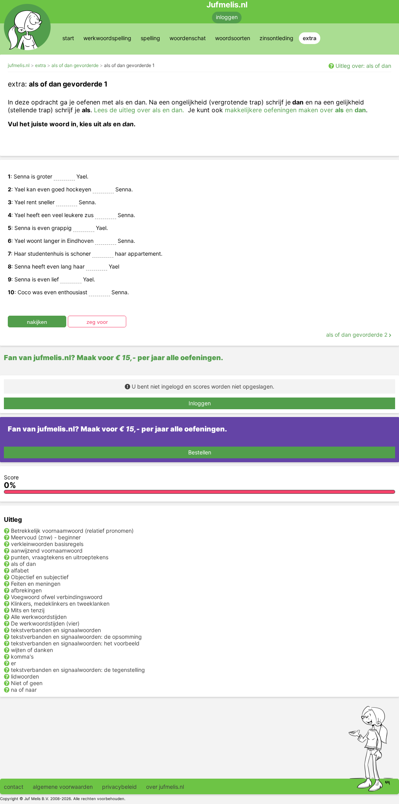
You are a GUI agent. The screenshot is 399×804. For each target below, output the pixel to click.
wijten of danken (32, 650)
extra (309, 38)
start (68, 38)
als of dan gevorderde (75, 65)
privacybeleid (119, 786)
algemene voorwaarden (63, 786)
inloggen (227, 17)
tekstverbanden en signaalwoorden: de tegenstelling (78, 669)
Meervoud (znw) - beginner (46, 537)
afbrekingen (26, 590)
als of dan (23, 563)
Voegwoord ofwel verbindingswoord (56, 597)
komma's (22, 656)
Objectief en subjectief (40, 577)
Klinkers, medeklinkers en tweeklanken (60, 603)
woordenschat (187, 38)
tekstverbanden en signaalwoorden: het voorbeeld (75, 643)
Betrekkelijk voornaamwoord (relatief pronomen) (72, 530)
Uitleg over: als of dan (363, 65)
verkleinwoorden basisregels (47, 544)
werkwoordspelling (107, 38)
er (13, 663)
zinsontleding (276, 38)
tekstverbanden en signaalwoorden (56, 630)
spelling (150, 38)
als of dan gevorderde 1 (129, 65)
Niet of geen (26, 683)
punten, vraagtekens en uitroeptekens (59, 557)
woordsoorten (232, 38)
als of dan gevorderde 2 (357, 334)
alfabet (20, 570)
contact (13, 786)
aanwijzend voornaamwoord (47, 550)
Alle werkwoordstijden (39, 616)
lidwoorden (25, 676)
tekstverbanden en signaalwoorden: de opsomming (76, 636)
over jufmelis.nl (165, 786)
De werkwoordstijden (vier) (45, 623)
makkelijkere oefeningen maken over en (295, 110)
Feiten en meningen (35, 583)
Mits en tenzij (27, 610)
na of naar (24, 689)
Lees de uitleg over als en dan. (139, 110)
